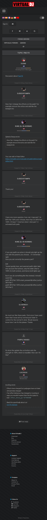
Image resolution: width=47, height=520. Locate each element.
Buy (12, 438)
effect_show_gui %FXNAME (20, 398)
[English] (3, 17)
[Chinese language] (18, 17)
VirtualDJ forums (11, 43)
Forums (13, 466)
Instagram (16, 506)
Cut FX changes (12, 405)
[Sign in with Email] (12, 24)
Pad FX (20, 76)
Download (14, 436)
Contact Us (14, 482)
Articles (13, 464)
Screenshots (15, 444)
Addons (23, 43)
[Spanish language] (6, 17)
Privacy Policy (15, 484)
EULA (13, 486)
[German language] (12, 17)
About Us (14, 480)
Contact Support (16, 458)
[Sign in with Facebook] (12, 31)
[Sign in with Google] (34, 31)
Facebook (15, 502)
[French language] (9, 17)
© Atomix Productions (23, 518)
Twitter (15, 507)
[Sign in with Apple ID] (27, 31)
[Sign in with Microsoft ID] (19, 31)
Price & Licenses (16, 442)
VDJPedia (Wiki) (16, 462)
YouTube (15, 504)
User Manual (15, 460)
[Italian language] (15, 17)
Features (14, 440)
